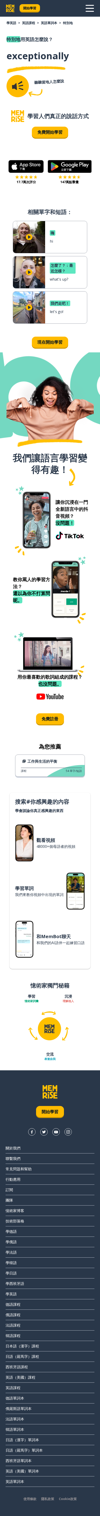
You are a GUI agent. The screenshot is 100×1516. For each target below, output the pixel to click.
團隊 (9, 1200)
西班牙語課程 (17, 1366)
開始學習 (29, 8)
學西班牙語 (15, 1283)
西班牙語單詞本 (19, 1460)
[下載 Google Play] (70, 166)
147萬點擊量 (69, 182)
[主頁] (17, 116)
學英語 (11, 23)
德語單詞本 (15, 1398)
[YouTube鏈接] (56, 1132)
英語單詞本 (49, 23)
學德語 (11, 1231)
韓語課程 (13, 1335)
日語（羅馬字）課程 (22, 1356)
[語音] (18, 86)
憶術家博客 (15, 1210)
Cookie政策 (68, 1499)
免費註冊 (50, 718)
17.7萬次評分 (26, 182)
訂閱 (9, 1189)
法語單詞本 (15, 1419)
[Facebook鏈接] (32, 1132)
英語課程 (28, 23)
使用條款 (30, 1499)
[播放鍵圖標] (29, 237)
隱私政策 (47, 1499)
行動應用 (13, 1179)
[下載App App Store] (26, 166)
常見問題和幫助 (19, 1168)
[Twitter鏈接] (44, 1132)
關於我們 (13, 1148)
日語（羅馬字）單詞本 (24, 1450)
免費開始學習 (50, 132)
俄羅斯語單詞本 (19, 1408)
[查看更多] (89, 8)
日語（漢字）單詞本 (22, 1439)
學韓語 (11, 1262)
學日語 (11, 1273)
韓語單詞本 (15, 1429)
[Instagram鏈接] (68, 1132)
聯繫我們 (13, 1158)
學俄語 (11, 1241)
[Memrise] (10, 8)
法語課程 (13, 1325)
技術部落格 (15, 1221)
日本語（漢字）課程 (22, 1346)
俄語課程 (13, 1314)
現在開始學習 (50, 342)
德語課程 (13, 1304)
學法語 (11, 1252)
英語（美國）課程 (20, 1377)
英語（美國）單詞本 (22, 1471)
